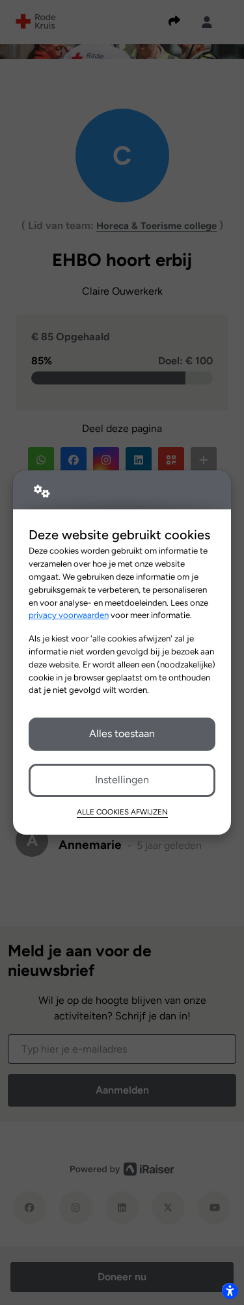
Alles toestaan (122, 733)
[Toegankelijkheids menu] (229, 1290)
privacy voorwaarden (69, 615)
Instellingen (122, 780)
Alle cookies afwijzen (122, 811)
